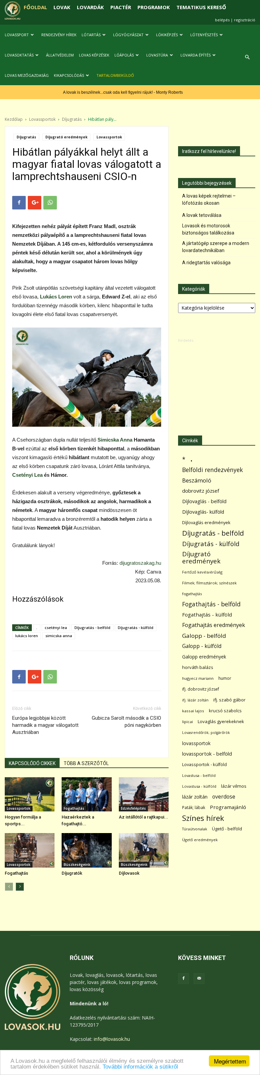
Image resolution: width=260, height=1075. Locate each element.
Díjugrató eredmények (66, 137)
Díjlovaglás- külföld (203, 512)
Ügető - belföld (227, 829)
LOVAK (61, 7)
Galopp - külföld (201, 646)
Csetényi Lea (27, 475)
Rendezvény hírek (59, 34)
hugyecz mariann (198, 678)
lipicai (187, 721)
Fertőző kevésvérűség (202, 572)
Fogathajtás (74, 808)
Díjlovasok (129, 873)
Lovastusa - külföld (199, 786)
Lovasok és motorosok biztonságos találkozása (208, 229)
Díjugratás (72, 119)
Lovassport (17, 34)
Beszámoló (196, 480)
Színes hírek (203, 818)
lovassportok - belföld (207, 754)
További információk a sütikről (140, 1066)
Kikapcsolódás (69, 75)
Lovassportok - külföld (204, 764)
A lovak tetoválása (201, 215)
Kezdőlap (14, 119)
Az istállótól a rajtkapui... (143, 817)
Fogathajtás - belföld (211, 604)
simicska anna (58, 635)
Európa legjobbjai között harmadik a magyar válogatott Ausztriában (45, 725)
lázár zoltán (195, 796)
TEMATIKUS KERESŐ (201, 7)
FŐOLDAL (35, 7)
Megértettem (230, 1061)
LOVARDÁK (90, 7)
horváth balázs (197, 667)
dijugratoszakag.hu (140, 563)
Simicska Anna (115, 440)
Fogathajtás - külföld (207, 614)
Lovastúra (157, 55)
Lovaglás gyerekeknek (221, 721)
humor (224, 678)
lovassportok (196, 743)
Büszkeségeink (77, 864)
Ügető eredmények (200, 839)
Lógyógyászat (128, 34)
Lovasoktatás (19, 55)
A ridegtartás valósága (206, 262)
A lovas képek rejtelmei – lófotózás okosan (209, 199)
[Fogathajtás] (30, 850)
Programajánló (228, 807)
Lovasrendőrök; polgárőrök (206, 732)
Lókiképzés (167, 34)
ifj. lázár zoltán (195, 699)
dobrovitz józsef (200, 490)
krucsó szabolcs (225, 711)
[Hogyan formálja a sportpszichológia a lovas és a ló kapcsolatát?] (30, 794)
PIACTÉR (120, 7)
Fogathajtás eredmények (213, 625)
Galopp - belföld (204, 635)
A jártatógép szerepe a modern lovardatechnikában (215, 247)
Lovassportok (42, 119)
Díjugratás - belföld (92, 627)
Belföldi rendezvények (212, 469)
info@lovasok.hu (112, 1039)
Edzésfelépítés (133, 808)
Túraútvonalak (194, 828)
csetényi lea (56, 627)
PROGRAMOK (153, 7)
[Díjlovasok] (144, 850)
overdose (223, 796)
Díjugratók (72, 873)
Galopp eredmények (204, 656)
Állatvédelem (60, 55)
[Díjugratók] (86, 850)
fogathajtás (192, 593)
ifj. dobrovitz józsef (200, 689)
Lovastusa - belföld (199, 775)
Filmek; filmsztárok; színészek (209, 582)
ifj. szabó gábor (229, 700)
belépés (222, 19)
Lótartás (91, 34)
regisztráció (244, 19)
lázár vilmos (233, 786)
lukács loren (26, 635)
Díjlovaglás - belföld (204, 501)
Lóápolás (124, 55)
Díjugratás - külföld (135, 627)
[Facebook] (183, 978)
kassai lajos (193, 710)
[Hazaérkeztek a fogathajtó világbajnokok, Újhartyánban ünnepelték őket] (86, 794)
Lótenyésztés (204, 34)
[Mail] (199, 978)
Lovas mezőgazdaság (27, 75)
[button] (247, 57)
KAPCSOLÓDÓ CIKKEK (32, 763)
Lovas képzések (94, 55)
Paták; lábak (193, 807)
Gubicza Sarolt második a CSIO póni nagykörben (126, 721)
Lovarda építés (195, 55)
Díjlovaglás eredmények (206, 522)
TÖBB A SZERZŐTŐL (86, 763)
